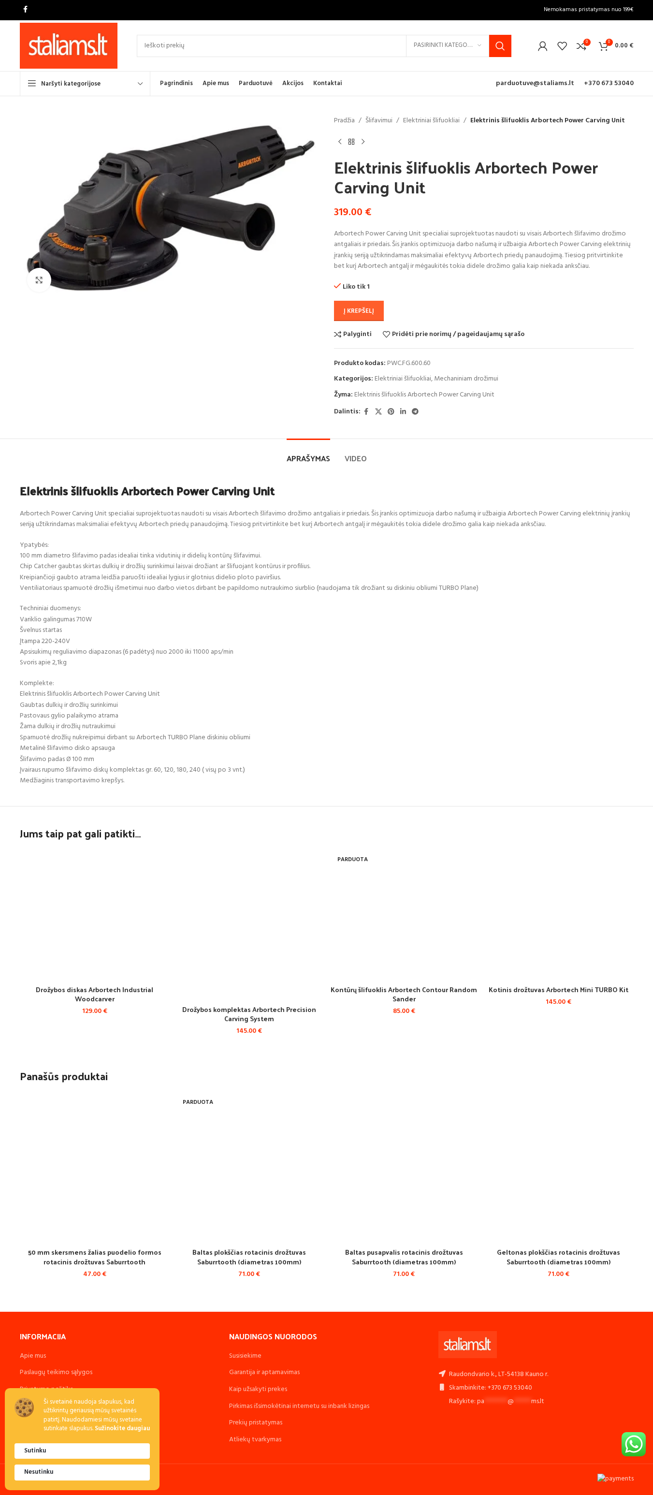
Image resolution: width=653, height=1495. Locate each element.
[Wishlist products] (562, 46)
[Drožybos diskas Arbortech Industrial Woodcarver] (95, 915)
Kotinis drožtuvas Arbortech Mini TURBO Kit (558, 989)
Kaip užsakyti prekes (258, 1389)
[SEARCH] (500, 46)
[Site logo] (69, 45)
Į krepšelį (359, 311)
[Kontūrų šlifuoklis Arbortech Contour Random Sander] (404, 915)
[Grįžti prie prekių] (351, 141)
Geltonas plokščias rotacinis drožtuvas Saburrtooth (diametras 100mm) (558, 1257)
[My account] (542, 46)
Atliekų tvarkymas (255, 1439)
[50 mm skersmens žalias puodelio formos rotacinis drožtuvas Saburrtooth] (95, 1168)
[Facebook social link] (25, 10)
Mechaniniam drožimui (466, 378)
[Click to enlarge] (39, 280)
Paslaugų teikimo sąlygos (56, 1372)
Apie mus (33, 1356)
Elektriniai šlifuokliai (431, 121)
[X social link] (378, 412)
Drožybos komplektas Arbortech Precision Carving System (249, 1014)
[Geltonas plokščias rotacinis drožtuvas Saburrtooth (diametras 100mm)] (559, 1168)
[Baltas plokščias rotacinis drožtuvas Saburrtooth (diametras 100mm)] (249, 1168)
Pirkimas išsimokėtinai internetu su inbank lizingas (299, 1406)
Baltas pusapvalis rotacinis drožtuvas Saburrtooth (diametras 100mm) (404, 1257)
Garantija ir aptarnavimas (264, 1372)
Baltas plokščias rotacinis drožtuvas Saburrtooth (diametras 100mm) (249, 1257)
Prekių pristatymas (255, 1422)
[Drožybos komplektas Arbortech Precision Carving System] (249, 925)
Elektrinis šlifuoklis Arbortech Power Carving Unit (424, 394)
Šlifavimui (378, 121)
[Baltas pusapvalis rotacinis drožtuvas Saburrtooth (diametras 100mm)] (404, 1168)
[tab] (308, 453)
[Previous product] (340, 141)
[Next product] (363, 141)
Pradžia (344, 121)
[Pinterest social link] (391, 412)
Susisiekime (245, 1356)
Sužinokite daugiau (122, 1429)
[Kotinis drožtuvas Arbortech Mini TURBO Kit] (559, 915)
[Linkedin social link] (403, 412)
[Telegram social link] (415, 412)
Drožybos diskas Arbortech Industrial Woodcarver (94, 994)
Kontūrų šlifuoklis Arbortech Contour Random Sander (404, 994)
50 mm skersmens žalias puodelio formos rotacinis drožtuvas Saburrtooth (94, 1257)
